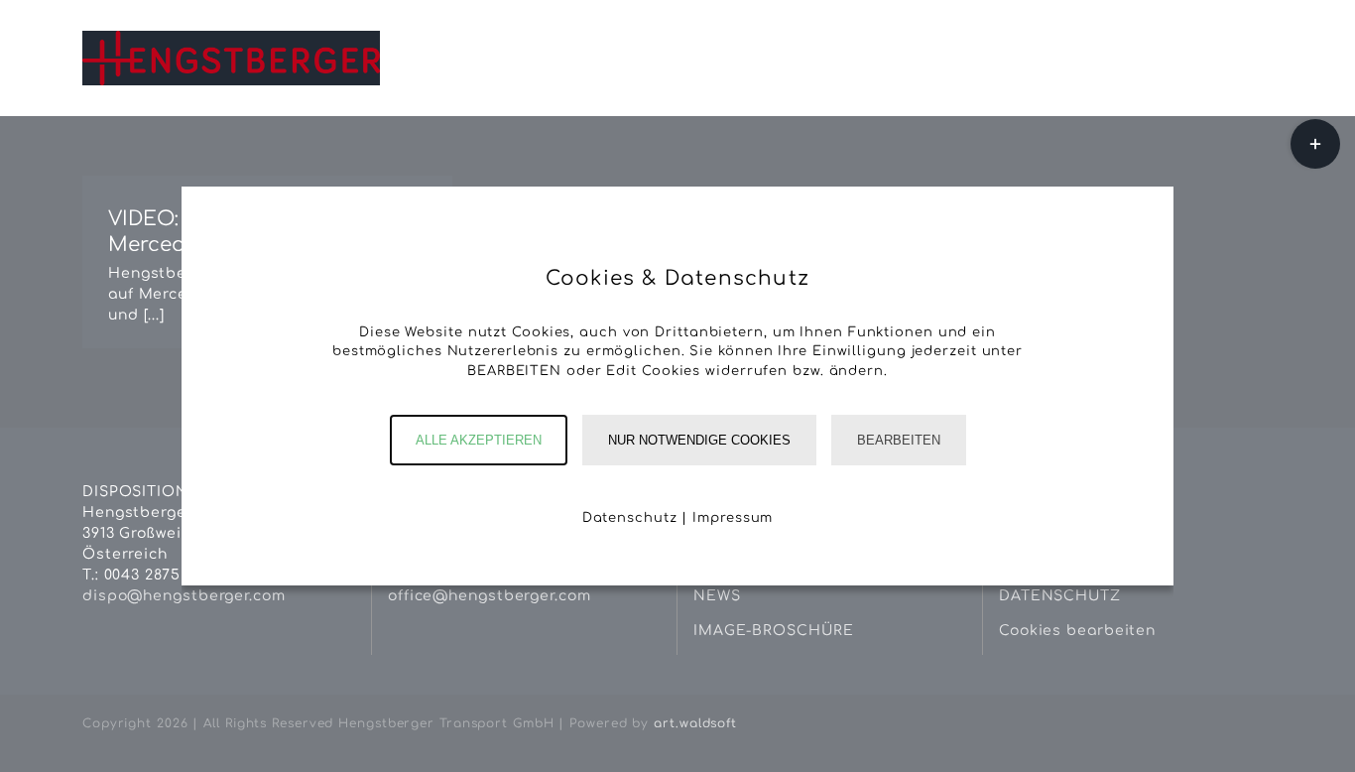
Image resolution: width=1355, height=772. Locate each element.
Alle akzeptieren (479, 440)
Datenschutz (630, 518)
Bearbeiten (898, 440)
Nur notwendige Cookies (699, 440)
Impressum (732, 518)
